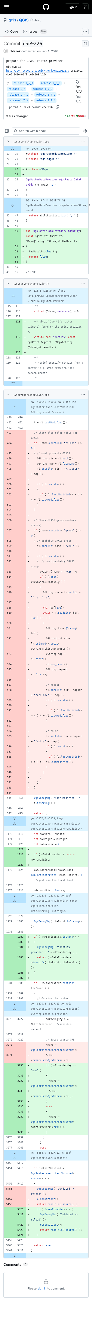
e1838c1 (25, 107)
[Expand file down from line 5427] (15, 1255)
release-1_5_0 (23, 83)
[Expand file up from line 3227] (15, 1008)
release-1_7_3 (18, 100)
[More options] (83, 141)
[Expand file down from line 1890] (15, 1003)
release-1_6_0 (50, 83)
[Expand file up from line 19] (12, 148)
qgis (12, 20)
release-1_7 (16, 88)
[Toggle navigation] (6, 6)
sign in (41, 1288)
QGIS (24, 20)
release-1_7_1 (18, 94)
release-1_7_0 (42, 88)
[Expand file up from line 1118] (15, 823)
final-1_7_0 (79, 99)
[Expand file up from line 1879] (15, 900)
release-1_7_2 (45, 94)
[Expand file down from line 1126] (15, 895)
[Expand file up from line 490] (15, 407)
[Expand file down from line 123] (13, 383)
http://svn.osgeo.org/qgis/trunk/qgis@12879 (37, 70)
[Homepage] (46, 6)
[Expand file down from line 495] (15, 818)
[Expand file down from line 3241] (15, 1152)
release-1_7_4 (45, 100)
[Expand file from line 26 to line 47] (12, 205)
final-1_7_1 (79, 89)
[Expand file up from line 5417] (15, 1158)
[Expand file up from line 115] (13, 296)
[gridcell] (46, 148)
